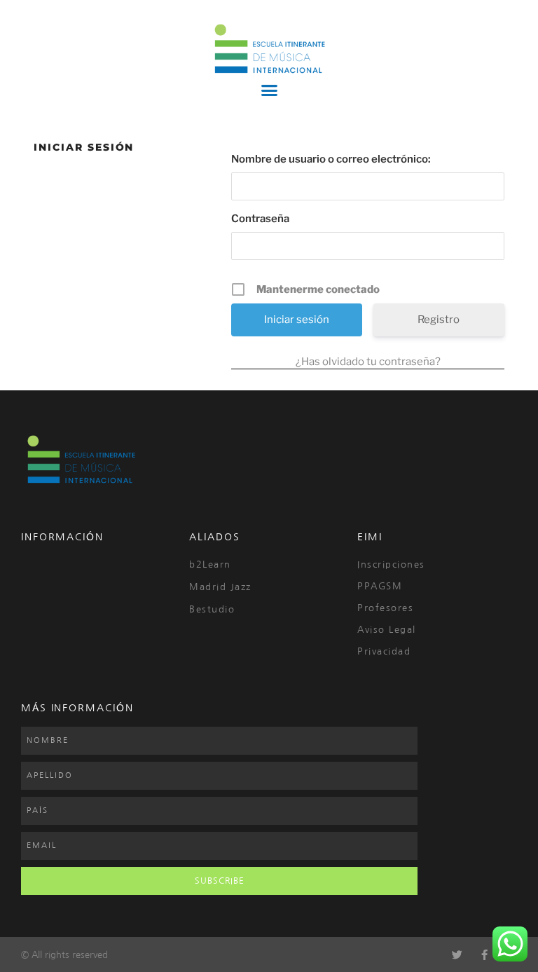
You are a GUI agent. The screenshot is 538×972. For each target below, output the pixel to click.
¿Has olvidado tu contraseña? (368, 361)
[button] (269, 90)
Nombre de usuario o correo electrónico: (331, 159)
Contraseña (260, 218)
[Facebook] (484, 955)
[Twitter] (457, 955)
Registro (439, 319)
